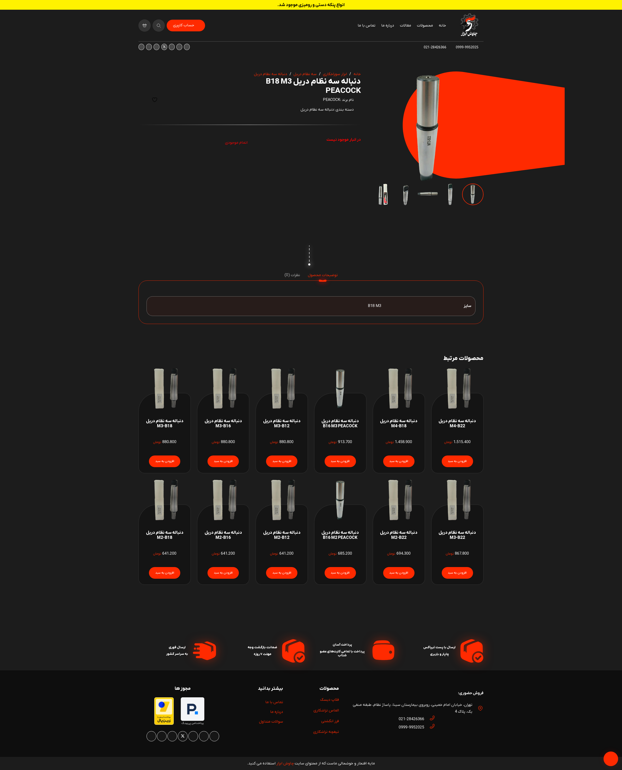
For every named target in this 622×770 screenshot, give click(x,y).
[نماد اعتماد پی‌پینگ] (192, 724)
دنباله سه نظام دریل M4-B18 (398, 423)
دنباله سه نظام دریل (270, 74)
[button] (380, 79)
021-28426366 (411, 719)
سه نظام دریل (305, 74)
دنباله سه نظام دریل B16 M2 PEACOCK (340, 535)
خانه (357, 74)
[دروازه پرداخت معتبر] (164, 723)
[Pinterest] (172, 47)
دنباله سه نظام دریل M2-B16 (223, 535)
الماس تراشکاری (326, 710)
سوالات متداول (271, 721)
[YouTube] (156, 47)
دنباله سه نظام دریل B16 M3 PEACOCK (340, 423)
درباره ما (276, 711)
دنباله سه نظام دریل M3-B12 (282, 423)
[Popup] (159, 25)
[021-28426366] (429, 719)
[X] (164, 47)
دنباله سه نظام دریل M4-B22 (457, 423)
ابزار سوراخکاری (335, 74)
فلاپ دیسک (329, 699)
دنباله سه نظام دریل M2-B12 (282, 535)
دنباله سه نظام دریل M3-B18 (164, 423)
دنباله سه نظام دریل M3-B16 (223, 423)
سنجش (142, 100)
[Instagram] (187, 47)
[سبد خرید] (144, 25)
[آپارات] (149, 47)
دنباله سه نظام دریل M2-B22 (398, 535)
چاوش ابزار (285, 763)
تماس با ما (274, 702)
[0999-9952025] (429, 727)
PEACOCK (331, 99)
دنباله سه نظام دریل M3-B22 (457, 535)
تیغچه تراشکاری (326, 731)
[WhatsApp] (179, 47)
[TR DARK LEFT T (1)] (469, 25)
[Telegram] (141, 47)
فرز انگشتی (330, 721)
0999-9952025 (411, 727)
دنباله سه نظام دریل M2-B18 (164, 535)
